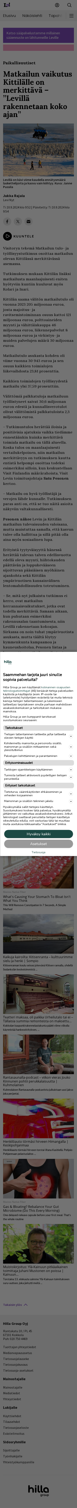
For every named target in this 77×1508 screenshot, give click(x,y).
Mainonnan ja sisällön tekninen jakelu (28, 801)
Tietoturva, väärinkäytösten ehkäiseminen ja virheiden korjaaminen (33, 793)
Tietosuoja (38, 852)
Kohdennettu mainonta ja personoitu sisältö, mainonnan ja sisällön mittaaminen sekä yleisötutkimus (33, 746)
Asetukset (38, 843)
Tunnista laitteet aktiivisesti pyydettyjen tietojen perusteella (35, 777)
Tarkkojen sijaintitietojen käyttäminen (28, 770)
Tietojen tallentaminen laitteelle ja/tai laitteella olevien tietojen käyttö (35, 736)
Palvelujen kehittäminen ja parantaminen (30, 756)
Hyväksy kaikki (39, 834)
